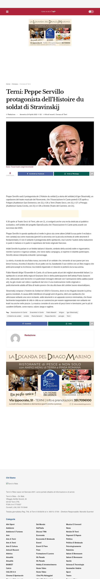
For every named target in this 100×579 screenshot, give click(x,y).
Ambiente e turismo (14, 531)
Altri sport (10, 524)
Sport (68, 572)
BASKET (9, 564)
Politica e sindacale (74, 542)
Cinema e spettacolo (14, 575)
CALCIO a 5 (11, 572)
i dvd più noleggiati (44, 575)
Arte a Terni (11, 539)
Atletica (9, 553)
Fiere (38, 550)
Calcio (8, 568)
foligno (61, 312)
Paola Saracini (37, 316)
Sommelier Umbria (73, 568)
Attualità (9, 557)
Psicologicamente (73, 546)
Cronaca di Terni (25, 84)
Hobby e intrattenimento (46, 564)
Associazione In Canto (19, 312)
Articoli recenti (50, 114)
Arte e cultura (12, 546)
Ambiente (10, 528)
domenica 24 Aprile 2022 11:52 (31, 114)
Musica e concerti (73, 524)
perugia (61, 316)
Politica (69, 539)
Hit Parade (40, 557)
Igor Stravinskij (72, 312)
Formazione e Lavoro (45, 553)
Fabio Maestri (51, 312)
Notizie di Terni (72, 531)
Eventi (38, 542)
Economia (40, 535)
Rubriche (70, 550)
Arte (8, 535)
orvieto (26, 316)
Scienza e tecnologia (75, 564)
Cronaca (15, 84)
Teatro (68, 575)
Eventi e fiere (42, 546)
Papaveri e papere (73, 535)
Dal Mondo (40, 524)
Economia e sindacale (45, 539)
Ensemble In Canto (37, 312)
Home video (41, 568)
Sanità (68, 561)
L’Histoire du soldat (14, 316)
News (68, 528)
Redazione (11, 114)
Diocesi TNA (41, 531)
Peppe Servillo (50, 316)
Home (8, 84)
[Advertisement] (50, 3)
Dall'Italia (40, 528)
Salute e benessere (74, 553)
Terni (68, 316)
